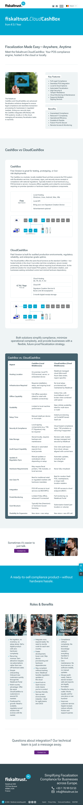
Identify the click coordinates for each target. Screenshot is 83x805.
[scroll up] (81, 574)
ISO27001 (75, 802)
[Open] (61, 6)
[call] (81, 570)
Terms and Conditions (64, 802)
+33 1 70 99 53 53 (66, 788)
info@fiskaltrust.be (67, 792)
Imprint (44, 802)
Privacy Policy (52, 802)
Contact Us (21, 551)
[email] (81, 565)
